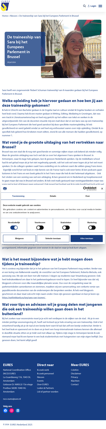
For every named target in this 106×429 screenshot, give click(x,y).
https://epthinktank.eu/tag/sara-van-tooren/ (24, 297)
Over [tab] (87, 196)
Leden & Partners (45, 387)
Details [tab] (53, 196)
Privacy (74, 377)
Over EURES (43, 384)
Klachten (75, 380)
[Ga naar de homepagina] (5, 6)
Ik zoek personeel (45, 373)
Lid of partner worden (47, 391)
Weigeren (19, 238)
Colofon (75, 369)
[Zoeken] (84, 6)
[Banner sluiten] (102, 188)
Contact (75, 384)
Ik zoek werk (43, 369)
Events (40, 380)
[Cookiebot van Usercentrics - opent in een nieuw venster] (85, 189)
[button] (100, 6)
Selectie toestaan (53, 238)
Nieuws (13, 15)
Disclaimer (76, 373)
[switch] (40, 228)
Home (5, 15)
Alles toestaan (86, 238)
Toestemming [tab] (18, 196)
